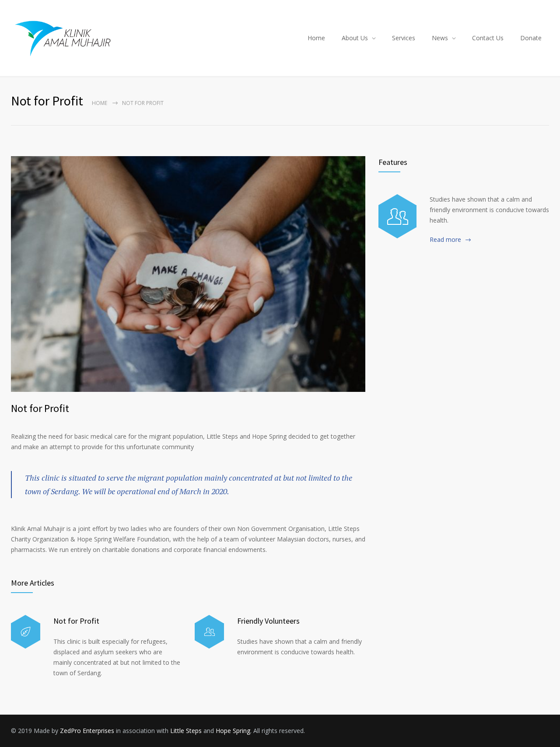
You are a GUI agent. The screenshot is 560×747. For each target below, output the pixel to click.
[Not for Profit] (188, 274)
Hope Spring (233, 730)
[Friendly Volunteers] (209, 631)
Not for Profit (40, 408)
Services (403, 38)
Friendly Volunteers (268, 621)
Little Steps (186, 730)
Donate (531, 38)
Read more (445, 239)
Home (316, 38)
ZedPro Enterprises (87, 730)
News (440, 38)
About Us (355, 38)
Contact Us (488, 38)
